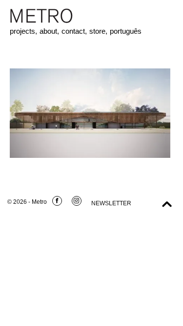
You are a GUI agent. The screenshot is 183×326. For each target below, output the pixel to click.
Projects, (23, 31)
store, (98, 31)
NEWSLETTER (111, 203)
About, (49, 31)
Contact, (74, 31)
